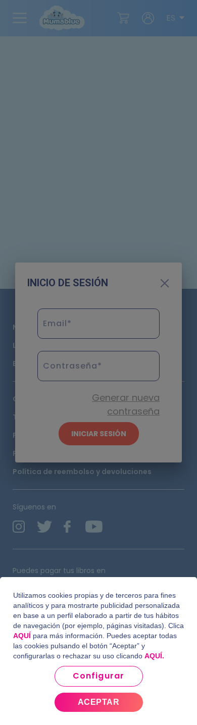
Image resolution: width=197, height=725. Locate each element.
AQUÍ (22, 636)
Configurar (98, 676)
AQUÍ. (154, 656)
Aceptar (98, 702)
